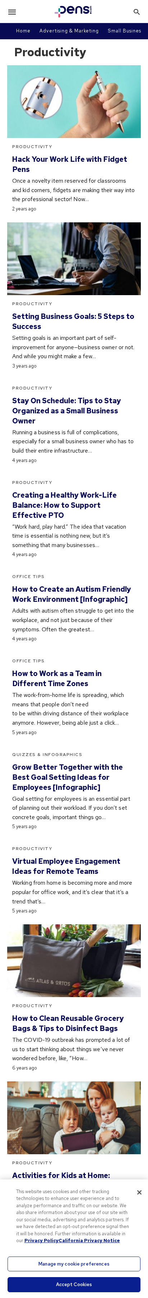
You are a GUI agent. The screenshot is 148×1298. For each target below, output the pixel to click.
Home (23, 31)
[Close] (139, 1192)
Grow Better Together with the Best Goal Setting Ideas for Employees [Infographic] (67, 777)
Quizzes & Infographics (47, 754)
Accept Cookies (74, 1284)
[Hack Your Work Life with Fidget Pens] (74, 101)
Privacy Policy (41, 1240)
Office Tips (28, 576)
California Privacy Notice (89, 1240)
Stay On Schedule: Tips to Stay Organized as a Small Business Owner (66, 411)
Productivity (32, 147)
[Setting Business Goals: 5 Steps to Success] (74, 258)
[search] (137, 12)
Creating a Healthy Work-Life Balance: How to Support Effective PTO (64, 505)
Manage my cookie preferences (74, 1264)
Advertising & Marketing (69, 31)
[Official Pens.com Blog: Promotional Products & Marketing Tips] (73, 11)
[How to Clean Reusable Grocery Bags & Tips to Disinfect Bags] (74, 960)
